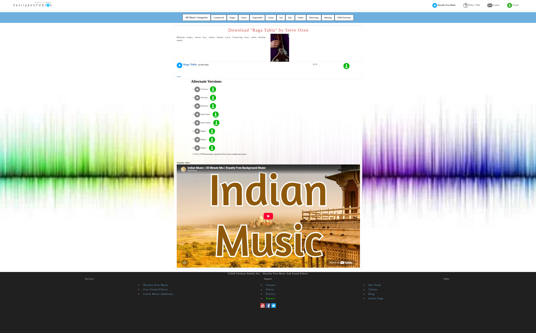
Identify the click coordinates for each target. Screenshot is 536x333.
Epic (290, 18)
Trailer (300, 18)
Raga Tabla (190, 64)
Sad (281, 18)
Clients (373, 289)
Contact (496, 5)
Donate (515, 5)
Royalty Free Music (446, 5)
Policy (270, 289)
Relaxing (328, 18)
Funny (244, 18)
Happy (232, 18)
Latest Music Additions (158, 294)
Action (271, 18)
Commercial (219, 18)
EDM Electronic (344, 18)
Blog (371, 294)
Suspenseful (257, 18)
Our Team (374, 285)
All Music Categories (196, 17)
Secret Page (375, 298)
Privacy (271, 294)
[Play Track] (179, 65)
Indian (179, 77)
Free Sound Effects (155, 289)
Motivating (314, 18)
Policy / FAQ (474, 5)
